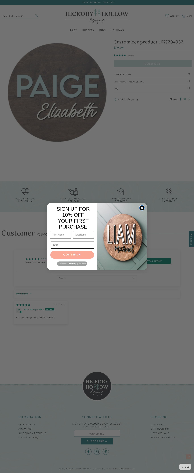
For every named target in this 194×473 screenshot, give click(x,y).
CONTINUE (72, 255)
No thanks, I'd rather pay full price (72, 263)
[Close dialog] (141, 207)
